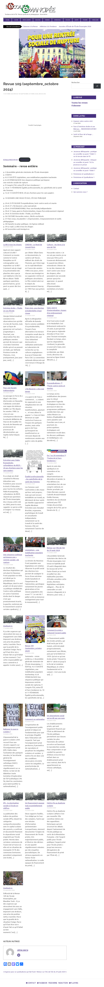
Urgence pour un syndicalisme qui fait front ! (20, 972)
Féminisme (47, 19)
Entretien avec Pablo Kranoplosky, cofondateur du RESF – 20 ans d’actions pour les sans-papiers (13, 465)
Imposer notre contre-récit (83, 121)
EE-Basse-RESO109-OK (10, 160)
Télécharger (24, 160)
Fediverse (53, 983)
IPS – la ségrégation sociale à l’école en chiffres (11, 805)
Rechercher (76, 82)
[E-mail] (18, 955)
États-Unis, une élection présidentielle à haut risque (34, 310)
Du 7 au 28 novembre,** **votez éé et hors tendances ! (56, 458)
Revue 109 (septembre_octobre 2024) (33, 648)
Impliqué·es (7, 626)
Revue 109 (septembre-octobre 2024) (26, 94)
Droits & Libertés (27, 19)
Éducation (37, 19)
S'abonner (76, 105)
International (57, 19)
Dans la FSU (78, 116)
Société (76, 19)
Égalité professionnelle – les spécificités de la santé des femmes (34, 479)
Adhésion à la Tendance (48, 26)
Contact (76, 188)
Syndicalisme (95, 19)
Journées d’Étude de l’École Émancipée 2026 (75, 26)
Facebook (42, 983)
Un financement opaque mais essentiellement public (34, 805)
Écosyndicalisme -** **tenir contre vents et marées (56, 385)
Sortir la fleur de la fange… (83, 134)
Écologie (68, 19)
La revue (77, 97)
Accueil (7, 19)
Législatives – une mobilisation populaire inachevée (34, 552)
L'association (79, 183)
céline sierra (22, 950)
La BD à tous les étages (12, 244)
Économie (85, 19)
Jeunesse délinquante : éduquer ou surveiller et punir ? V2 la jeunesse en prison (85, 162)
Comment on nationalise (35, 719)
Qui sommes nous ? (80, 192)
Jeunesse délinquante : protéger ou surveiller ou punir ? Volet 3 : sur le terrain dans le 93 (85, 153)
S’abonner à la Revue (30, 26)
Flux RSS (74, 983)
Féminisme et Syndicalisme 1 (83, 177)
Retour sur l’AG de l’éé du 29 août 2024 (51, 972)
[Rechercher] (97, 86)
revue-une (42, 94)
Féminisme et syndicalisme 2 (83, 174)
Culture (16, 19)
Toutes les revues (80, 102)
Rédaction (63, 983)
